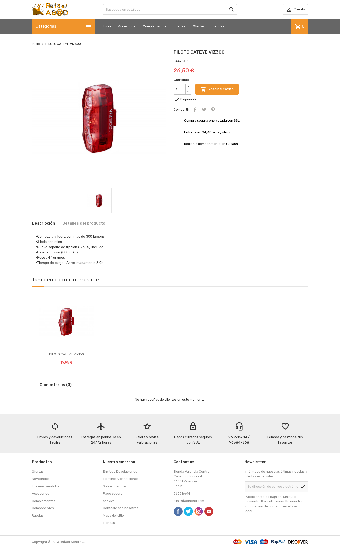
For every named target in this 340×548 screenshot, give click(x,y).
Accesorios (126, 26)
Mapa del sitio (113, 515)
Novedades (41, 479)
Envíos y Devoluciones (120, 471)
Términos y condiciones (121, 479)
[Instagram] (198, 511)
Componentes (43, 508)
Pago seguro (113, 493)
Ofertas (199, 26)
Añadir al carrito (217, 89)
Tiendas (218, 26)
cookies (109, 501)
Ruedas (179, 26)
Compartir (195, 110)
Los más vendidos (45, 486)
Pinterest (213, 110)
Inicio (107, 26)
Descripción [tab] (43, 223)
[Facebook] (178, 511)
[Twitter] (188, 511)
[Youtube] (208, 511)
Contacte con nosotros (120, 508)
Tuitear (204, 110)
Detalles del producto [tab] (83, 223)
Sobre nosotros (115, 486)
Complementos (154, 26)
